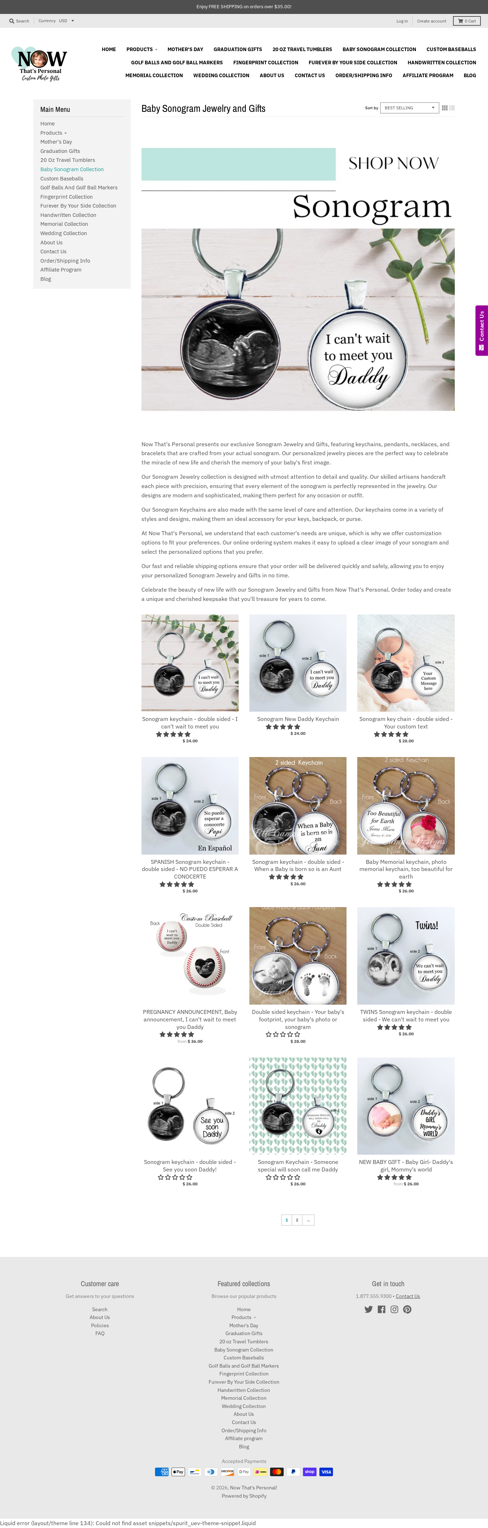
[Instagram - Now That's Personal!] (394, 1309)
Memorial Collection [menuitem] (154, 75)
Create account (431, 21)
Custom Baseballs (61, 178)
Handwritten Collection (68, 214)
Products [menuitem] (139, 49)
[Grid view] (445, 108)
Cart (470, 21)
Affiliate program (60, 269)
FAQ (100, 1333)
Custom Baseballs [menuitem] (451, 49)
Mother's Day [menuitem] (185, 49)
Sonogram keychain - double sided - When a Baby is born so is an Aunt (298, 865)
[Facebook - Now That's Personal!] (381, 1309)
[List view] (452, 108)
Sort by (371, 107)
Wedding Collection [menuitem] (221, 75)
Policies (100, 1325)
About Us (51, 242)
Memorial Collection (64, 223)
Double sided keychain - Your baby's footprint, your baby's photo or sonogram (298, 1019)
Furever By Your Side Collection (78, 205)
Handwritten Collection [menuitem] (442, 62)
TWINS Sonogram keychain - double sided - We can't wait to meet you (406, 1015)
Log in (402, 21)
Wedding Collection (63, 233)
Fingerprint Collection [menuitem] (265, 62)
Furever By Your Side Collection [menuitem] (353, 62)
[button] (174, 734)
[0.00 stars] (176, 1177)
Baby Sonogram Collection (72, 169)
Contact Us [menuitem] (310, 75)
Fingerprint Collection (66, 196)
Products (51, 132)
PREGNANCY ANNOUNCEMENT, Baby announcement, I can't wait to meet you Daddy (190, 1019)
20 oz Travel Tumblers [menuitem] (302, 49)
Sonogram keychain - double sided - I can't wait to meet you (190, 722)
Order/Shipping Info (65, 260)
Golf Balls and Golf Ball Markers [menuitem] (177, 62)
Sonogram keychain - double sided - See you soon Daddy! (190, 1165)
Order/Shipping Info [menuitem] (363, 75)
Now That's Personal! (253, 1487)
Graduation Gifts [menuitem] (238, 49)
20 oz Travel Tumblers (67, 159)
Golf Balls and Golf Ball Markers (79, 187)
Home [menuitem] (109, 49)
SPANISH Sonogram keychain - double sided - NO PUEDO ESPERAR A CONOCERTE (190, 869)
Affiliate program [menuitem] (428, 75)
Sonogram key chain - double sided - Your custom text (406, 722)
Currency (47, 20)
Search (100, 1309)
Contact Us (53, 251)
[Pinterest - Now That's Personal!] (407, 1309)
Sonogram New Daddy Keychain (298, 718)
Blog (45, 278)
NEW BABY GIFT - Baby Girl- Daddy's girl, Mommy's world (406, 1165)
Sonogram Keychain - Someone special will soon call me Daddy (298, 1165)
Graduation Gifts (60, 151)
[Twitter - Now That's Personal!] (368, 1309)
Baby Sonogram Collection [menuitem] (379, 49)
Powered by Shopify (244, 1496)
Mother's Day (56, 141)
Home (47, 123)
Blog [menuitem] (470, 75)
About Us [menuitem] (272, 75)
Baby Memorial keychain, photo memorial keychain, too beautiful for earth (406, 869)
